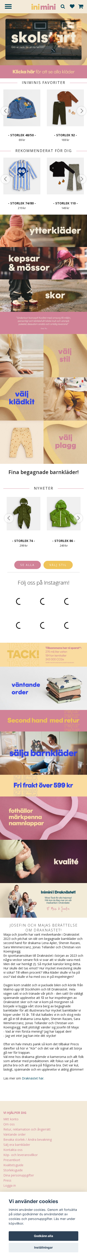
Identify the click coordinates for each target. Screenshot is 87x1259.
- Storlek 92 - (65, 135)
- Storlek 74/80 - (22, 203)
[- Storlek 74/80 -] (21, 176)
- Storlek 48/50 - (22, 135)
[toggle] (10, 7)
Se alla (27, 565)
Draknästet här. (33, 1078)
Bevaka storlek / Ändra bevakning (27, 1139)
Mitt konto (11, 1119)
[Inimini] (43, 6)
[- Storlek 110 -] (65, 176)
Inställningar (43, 1247)
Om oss (9, 1124)
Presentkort (11, 1160)
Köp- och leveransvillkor (20, 1155)
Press (7, 1180)
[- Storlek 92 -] (65, 108)
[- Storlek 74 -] (23, 513)
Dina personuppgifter (18, 1175)
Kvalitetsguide (13, 1165)
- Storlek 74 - (23, 541)
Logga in (9, 1185)
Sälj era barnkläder (16, 1144)
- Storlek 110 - (65, 203)
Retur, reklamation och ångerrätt (27, 1129)
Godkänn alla (43, 1236)
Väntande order (14, 1134)
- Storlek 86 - (63, 541)
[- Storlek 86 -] (64, 513)
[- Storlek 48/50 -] (21, 108)
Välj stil (58, 565)
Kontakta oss (13, 1150)
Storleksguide (13, 1170)
